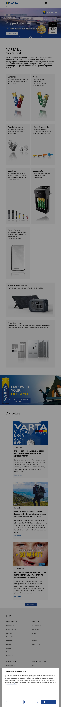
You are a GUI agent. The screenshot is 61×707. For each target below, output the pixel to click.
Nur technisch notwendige (32, 702)
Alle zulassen (49, 702)
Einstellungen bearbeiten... (14, 702)
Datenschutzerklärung (12, 684)
